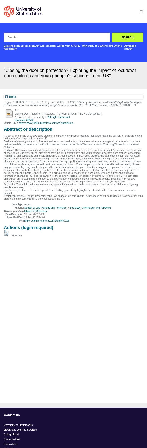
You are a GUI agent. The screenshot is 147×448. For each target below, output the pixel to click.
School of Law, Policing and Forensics (45, 207)
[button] (6, 233)
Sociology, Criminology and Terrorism (90, 207)
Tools (12, 96)
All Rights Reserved (59, 117)
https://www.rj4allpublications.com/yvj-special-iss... (47, 122)
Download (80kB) (24, 120)
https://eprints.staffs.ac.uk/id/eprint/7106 (46, 220)
